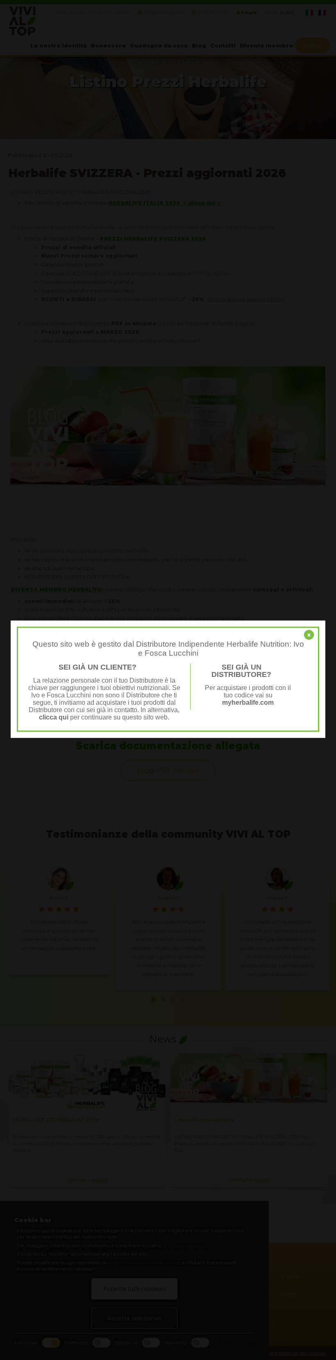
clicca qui (53, 717)
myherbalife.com (248, 702)
